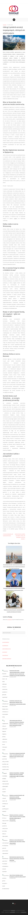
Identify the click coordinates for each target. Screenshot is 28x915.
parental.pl (4, 652)
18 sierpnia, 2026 (13, 705)
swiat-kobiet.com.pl (6, 648)
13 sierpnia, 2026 (13, 799)
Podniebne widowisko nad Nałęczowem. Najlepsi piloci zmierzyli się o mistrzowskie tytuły (18, 702)
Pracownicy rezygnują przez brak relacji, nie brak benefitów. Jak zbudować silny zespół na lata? (17, 755)
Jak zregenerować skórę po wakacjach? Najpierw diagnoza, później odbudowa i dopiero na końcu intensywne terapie (17, 723)
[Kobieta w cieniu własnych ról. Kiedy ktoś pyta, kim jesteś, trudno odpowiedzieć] (5, 847)
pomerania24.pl (5, 642)
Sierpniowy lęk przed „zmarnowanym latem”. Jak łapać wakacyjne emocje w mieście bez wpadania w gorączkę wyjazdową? (14, 566)
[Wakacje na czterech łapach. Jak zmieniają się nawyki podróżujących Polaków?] (5, 803)
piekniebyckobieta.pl (6, 658)
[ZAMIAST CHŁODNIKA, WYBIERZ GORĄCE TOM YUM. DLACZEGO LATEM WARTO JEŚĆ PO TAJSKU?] (5, 782)
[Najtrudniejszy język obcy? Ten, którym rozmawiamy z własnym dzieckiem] (5, 864)
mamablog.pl (5, 655)
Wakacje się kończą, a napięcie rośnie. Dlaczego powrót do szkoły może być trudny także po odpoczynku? (17, 817)
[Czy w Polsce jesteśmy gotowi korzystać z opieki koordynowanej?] (5, 882)
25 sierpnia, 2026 (13, 676)
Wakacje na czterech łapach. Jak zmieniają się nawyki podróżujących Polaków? (17, 797)
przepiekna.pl (5, 645)
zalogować (9, 619)
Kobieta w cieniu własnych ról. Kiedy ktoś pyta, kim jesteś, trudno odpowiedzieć (17, 841)
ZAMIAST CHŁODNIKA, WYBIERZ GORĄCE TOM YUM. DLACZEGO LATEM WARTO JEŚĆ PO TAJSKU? (17, 774)
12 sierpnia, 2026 (13, 821)
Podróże (4, 24)
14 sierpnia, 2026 (13, 726)
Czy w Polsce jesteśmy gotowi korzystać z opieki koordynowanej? (18, 875)
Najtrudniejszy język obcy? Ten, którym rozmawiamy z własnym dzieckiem (17, 858)
